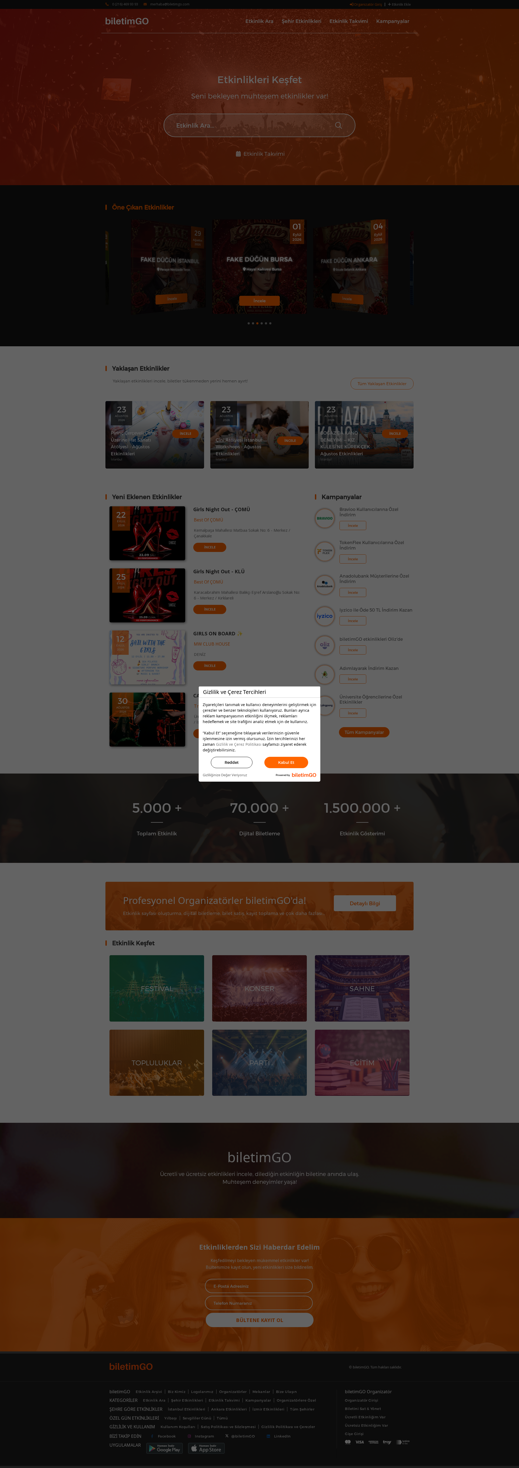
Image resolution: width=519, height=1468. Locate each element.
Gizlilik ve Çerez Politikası (238, 744)
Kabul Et (286, 762)
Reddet (232, 762)
